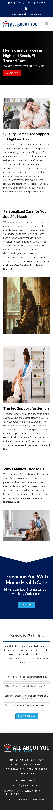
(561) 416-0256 (26, 780)
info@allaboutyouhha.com (29, 785)
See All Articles (26, 716)
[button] (46, 23)
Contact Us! (26, 604)
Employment (19, 13)
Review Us (35, 13)
